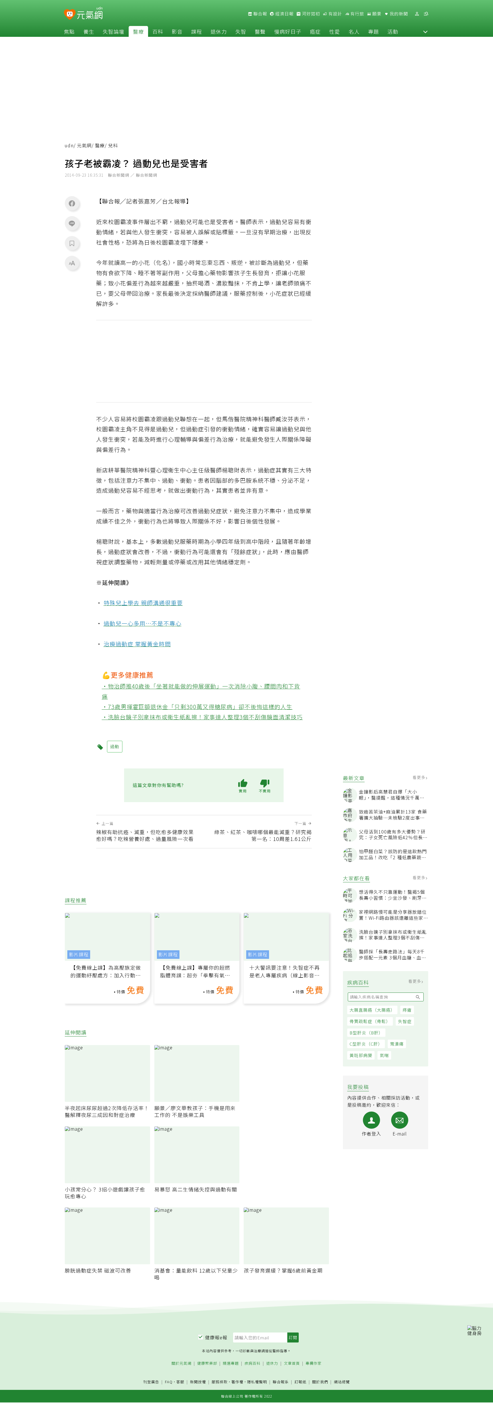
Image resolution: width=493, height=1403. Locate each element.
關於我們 (320, 1382)
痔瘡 (407, 1010)
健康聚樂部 (207, 1363)
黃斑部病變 (360, 1055)
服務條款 (220, 1381)
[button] (425, 31)
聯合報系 (281, 1382)
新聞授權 (198, 1382)
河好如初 (310, 13)
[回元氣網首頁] (89, 13)
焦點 (69, 31)
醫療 (138, 31)
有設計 (334, 13)
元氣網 (84, 145)
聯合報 (259, 13)
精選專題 (231, 1363)
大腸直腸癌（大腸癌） (372, 1010)
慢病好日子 (287, 31)
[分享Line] (72, 223)
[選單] (426, 13)
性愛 (334, 31)
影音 (177, 31)
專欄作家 (314, 1363)
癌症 (315, 31)
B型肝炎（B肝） (366, 1033)
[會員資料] (416, 13)
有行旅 (356, 13)
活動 (392, 31)
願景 (376, 13)
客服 (180, 1381)
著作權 (237, 1381)
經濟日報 (284, 13)
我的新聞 (398, 13)
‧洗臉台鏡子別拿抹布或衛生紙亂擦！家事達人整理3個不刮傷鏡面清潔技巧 (202, 717)
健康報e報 (216, 1337)
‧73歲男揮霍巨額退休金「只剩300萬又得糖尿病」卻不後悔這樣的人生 (197, 706)
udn (69, 145)
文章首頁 (292, 1363)
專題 (373, 31)
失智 (240, 31)
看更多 (420, 777)
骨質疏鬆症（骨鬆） (370, 1021)
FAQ (169, 1381)
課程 (196, 31)
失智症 (405, 1021)
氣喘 (384, 1055)
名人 (354, 31)
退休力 (219, 31)
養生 (88, 31)
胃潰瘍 (397, 1044)
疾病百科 (252, 1363)
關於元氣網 (181, 1363)
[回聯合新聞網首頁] (70, 14)
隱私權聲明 (257, 1381)
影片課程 (78, 954)
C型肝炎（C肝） (366, 1044)
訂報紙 (300, 1382)
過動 (114, 746)
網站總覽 (342, 1382)
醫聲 (260, 31)
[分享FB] (72, 203)
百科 (157, 31)
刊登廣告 (151, 1382)
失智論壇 (113, 31)
